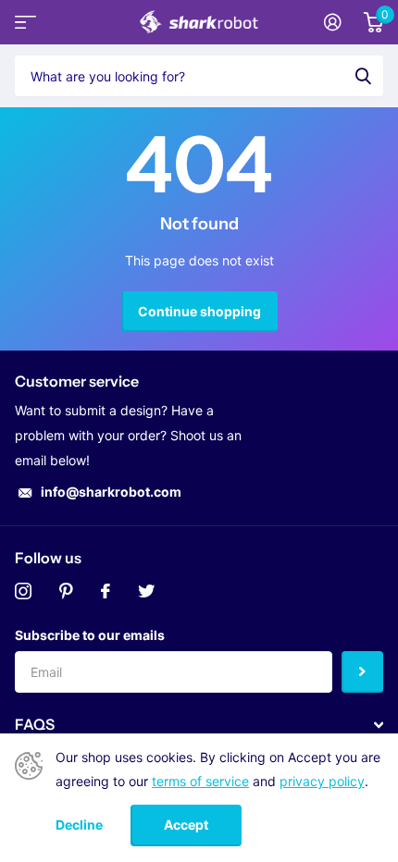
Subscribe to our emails (90, 635)
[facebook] (105, 591)
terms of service (200, 781)
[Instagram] (23, 591)
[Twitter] (146, 591)
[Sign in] (333, 22)
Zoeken (362, 75)
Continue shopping (199, 311)
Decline (79, 825)
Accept (186, 824)
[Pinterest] (66, 591)
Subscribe (362, 672)
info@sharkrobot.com (111, 491)
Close (199, 725)
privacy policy (322, 781)
